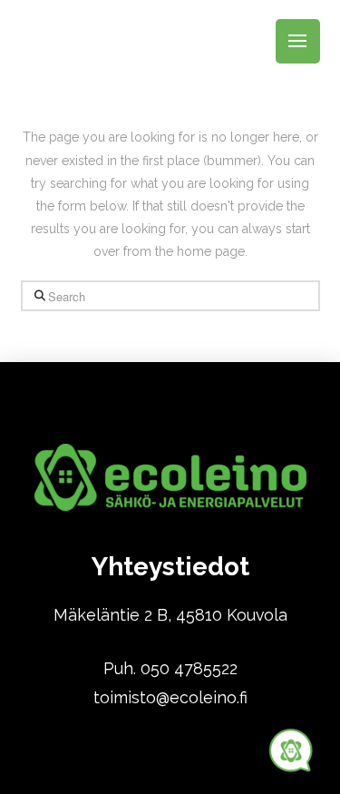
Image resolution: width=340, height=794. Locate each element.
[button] (298, 41)
